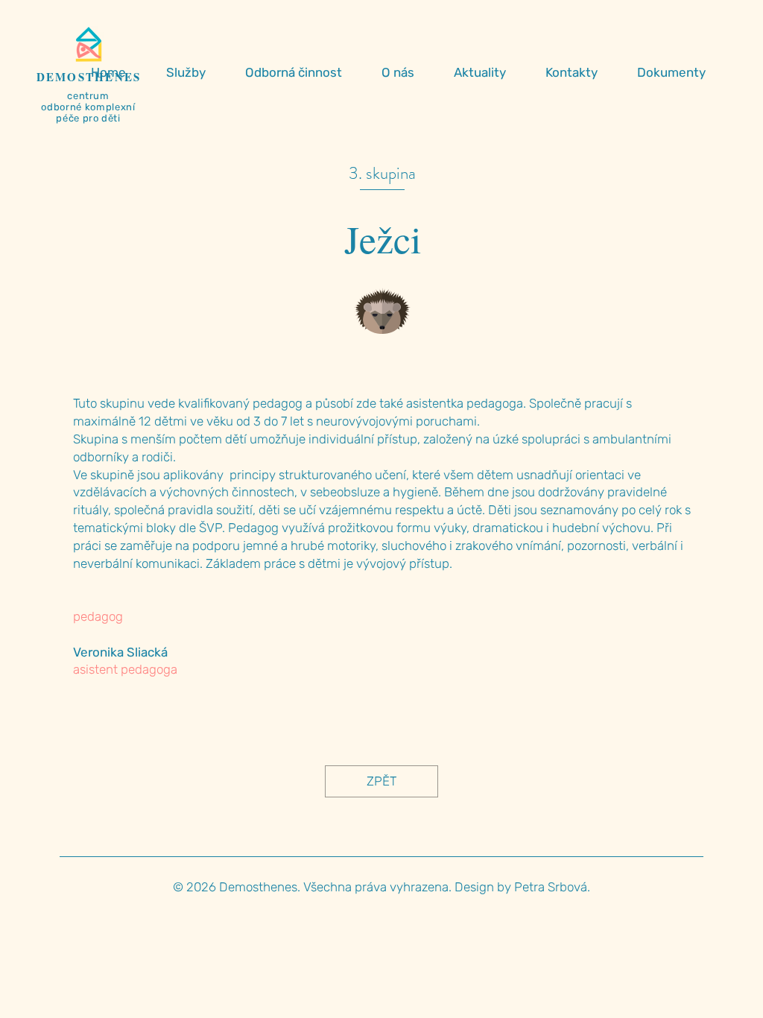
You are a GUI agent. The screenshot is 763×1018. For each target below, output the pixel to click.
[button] (194, 72)
